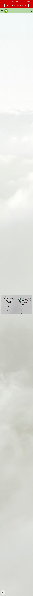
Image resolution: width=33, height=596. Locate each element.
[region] (16, 4)
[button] (2, 10)
